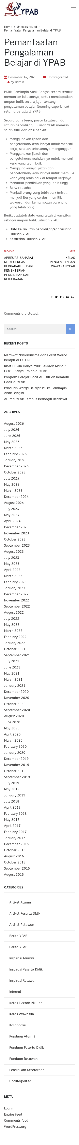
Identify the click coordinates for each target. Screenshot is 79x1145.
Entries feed (13, 1114)
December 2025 (16, 466)
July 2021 (11, 661)
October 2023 (15, 539)
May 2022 (11, 625)
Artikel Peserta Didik (24, 913)
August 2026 (14, 424)
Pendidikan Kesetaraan (26, 1070)
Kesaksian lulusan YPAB (28, 239)
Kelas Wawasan (21, 1014)
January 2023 (14, 588)
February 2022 (15, 637)
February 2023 (15, 582)
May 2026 (11, 442)
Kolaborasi (17, 1025)
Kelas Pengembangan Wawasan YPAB (62, 262)
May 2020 (11, 728)
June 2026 (12, 436)
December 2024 (16, 497)
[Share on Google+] (62, 297)
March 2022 (13, 631)
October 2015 (15, 862)
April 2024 (12, 521)
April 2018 (12, 807)
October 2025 (15, 472)
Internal (15, 992)
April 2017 (12, 826)
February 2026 (15, 454)
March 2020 (13, 740)
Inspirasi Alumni (21, 958)
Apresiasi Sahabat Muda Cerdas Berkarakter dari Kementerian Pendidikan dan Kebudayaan (18, 268)
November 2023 (16, 533)
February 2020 (15, 747)
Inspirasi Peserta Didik (26, 969)
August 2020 (14, 716)
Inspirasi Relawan (22, 981)
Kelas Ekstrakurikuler (25, 1003)
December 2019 (16, 759)
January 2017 (14, 838)
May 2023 (11, 564)
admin (19, 82)
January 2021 (14, 686)
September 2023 (17, 545)
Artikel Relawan (21, 925)
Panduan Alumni (22, 1036)
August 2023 (14, 552)
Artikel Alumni (20, 902)
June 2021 (12, 667)
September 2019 (17, 777)
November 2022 (16, 600)
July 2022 (11, 619)
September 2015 (17, 868)
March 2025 (13, 491)
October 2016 (15, 850)
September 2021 (17, 655)
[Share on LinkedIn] (72, 297)
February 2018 (15, 814)
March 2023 (13, 576)
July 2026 (11, 430)
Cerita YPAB (18, 947)
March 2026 (13, 448)
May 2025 (11, 484)
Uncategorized (58, 77)
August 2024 (14, 503)
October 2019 (15, 771)
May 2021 (11, 673)
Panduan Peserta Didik (26, 1048)
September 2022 (17, 606)
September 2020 (17, 710)
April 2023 (12, 570)
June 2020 (12, 722)
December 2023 (16, 527)
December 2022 (16, 594)
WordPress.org (15, 1127)
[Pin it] (67, 297)
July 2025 (11, 478)
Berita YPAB (18, 936)
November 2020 (16, 698)
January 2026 (14, 460)
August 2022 (14, 612)
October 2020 (15, 704)
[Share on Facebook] (52, 297)
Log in (8, 1108)
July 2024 (11, 509)
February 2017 (15, 832)
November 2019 (16, 765)
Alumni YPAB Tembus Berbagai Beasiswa (35, 399)
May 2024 (11, 515)
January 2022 (14, 643)
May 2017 (11, 820)
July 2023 (11, 558)
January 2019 (14, 795)
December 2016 (16, 844)
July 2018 (11, 801)
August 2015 (14, 874)
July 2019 (11, 783)
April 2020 (12, 734)
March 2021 (13, 679)
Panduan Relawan (23, 1059)
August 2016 (14, 856)
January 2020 (14, 753)
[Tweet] (56, 297)
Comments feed (16, 1120)
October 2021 (15, 649)
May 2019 (11, 789)
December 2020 (16, 692)
